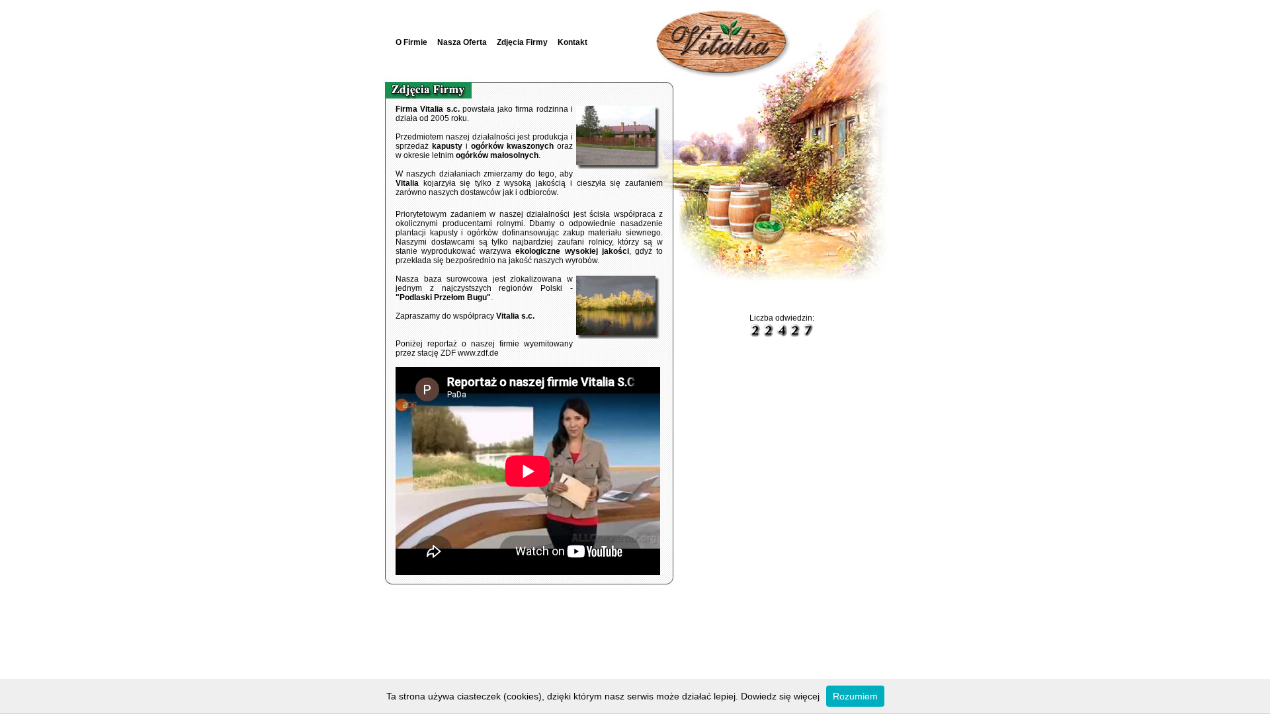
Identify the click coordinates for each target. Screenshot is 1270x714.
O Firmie (411, 42)
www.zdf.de (478, 353)
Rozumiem (855, 696)
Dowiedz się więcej (780, 696)
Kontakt (572, 42)
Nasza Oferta (462, 42)
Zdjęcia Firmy (522, 42)
